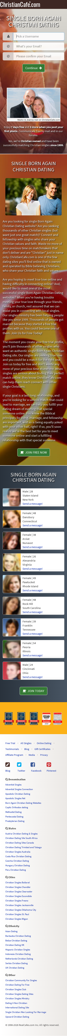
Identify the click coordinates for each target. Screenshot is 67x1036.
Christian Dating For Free (17, 984)
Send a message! (33, 503)
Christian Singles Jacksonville (19, 905)
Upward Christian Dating (17, 1016)
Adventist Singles (13, 784)
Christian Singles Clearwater (18, 891)
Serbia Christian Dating (16, 963)
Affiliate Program (14, 754)
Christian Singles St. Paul (17, 914)
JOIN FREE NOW (35, 452)
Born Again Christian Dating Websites (23, 802)
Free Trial (10, 743)
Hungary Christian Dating (17, 865)
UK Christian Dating (14, 967)
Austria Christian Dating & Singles (21, 833)
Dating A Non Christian (16, 1003)
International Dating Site (17, 1007)
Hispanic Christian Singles (17, 949)
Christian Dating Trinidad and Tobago (23, 847)
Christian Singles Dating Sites (19, 993)
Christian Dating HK (14, 944)
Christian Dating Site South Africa (21, 838)
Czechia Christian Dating (17, 860)
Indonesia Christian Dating (18, 954)
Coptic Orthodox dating (16, 807)
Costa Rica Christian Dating (18, 856)
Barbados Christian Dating (18, 935)
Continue (32, 68)
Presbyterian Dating (14, 821)
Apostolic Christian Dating (17, 793)
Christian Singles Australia (17, 851)
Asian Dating (11, 931)
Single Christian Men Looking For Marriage (25, 1012)
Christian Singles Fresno (16, 900)
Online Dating (44, 743)
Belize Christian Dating (16, 940)
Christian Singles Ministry (17, 998)
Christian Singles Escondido (18, 896)
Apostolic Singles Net (15, 798)
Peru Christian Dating (15, 869)
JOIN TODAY (35, 691)
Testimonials (12, 749)
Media (32, 754)
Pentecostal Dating (14, 816)
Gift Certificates (42, 749)
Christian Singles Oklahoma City (20, 909)
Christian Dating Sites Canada (19, 842)
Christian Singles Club (15, 989)
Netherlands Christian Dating (19, 958)
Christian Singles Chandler (18, 887)
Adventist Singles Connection (19, 789)
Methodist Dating (13, 811)
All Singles (26, 743)
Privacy (44, 754)
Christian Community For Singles (21, 980)
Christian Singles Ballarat (17, 882)
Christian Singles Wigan (16, 918)
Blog (26, 749)
